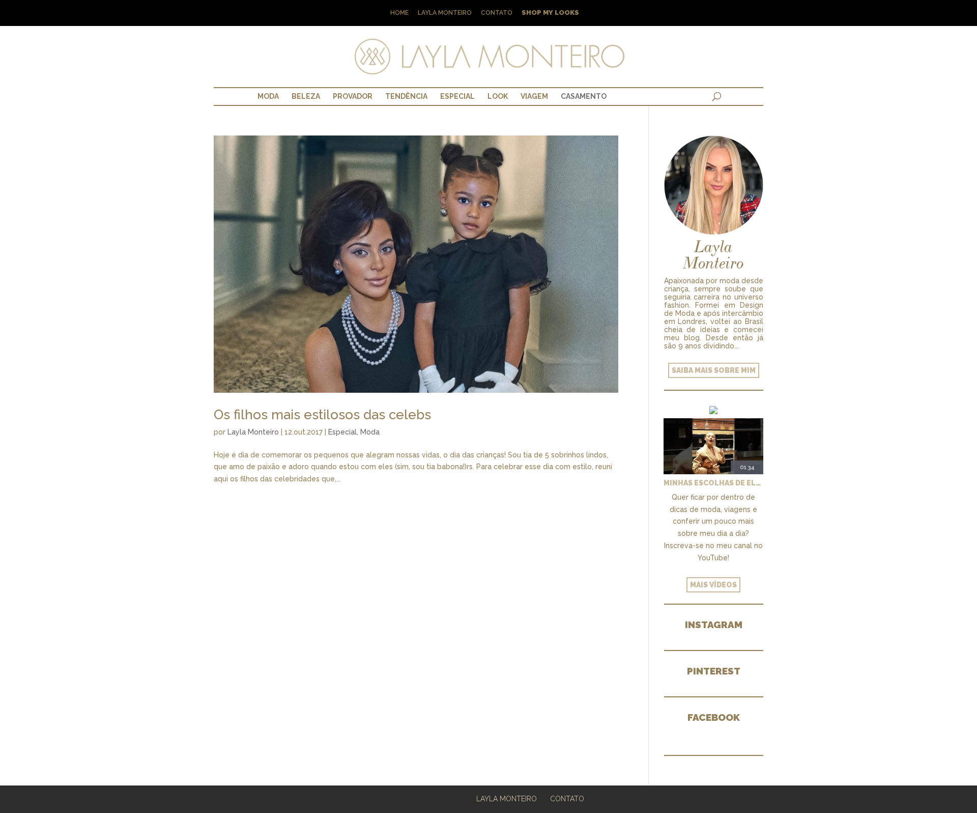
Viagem (534, 96)
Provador (352, 96)
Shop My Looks (550, 13)
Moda (268, 96)
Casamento (584, 96)
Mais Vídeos (713, 585)
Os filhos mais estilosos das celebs (322, 414)
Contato (496, 13)
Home (399, 13)
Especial (457, 96)
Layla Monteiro (445, 13)
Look (497, 96)
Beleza (306, 96)
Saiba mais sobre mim (714, 370)
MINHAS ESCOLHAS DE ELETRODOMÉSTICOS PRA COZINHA (713, 483)
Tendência (406, 96)
